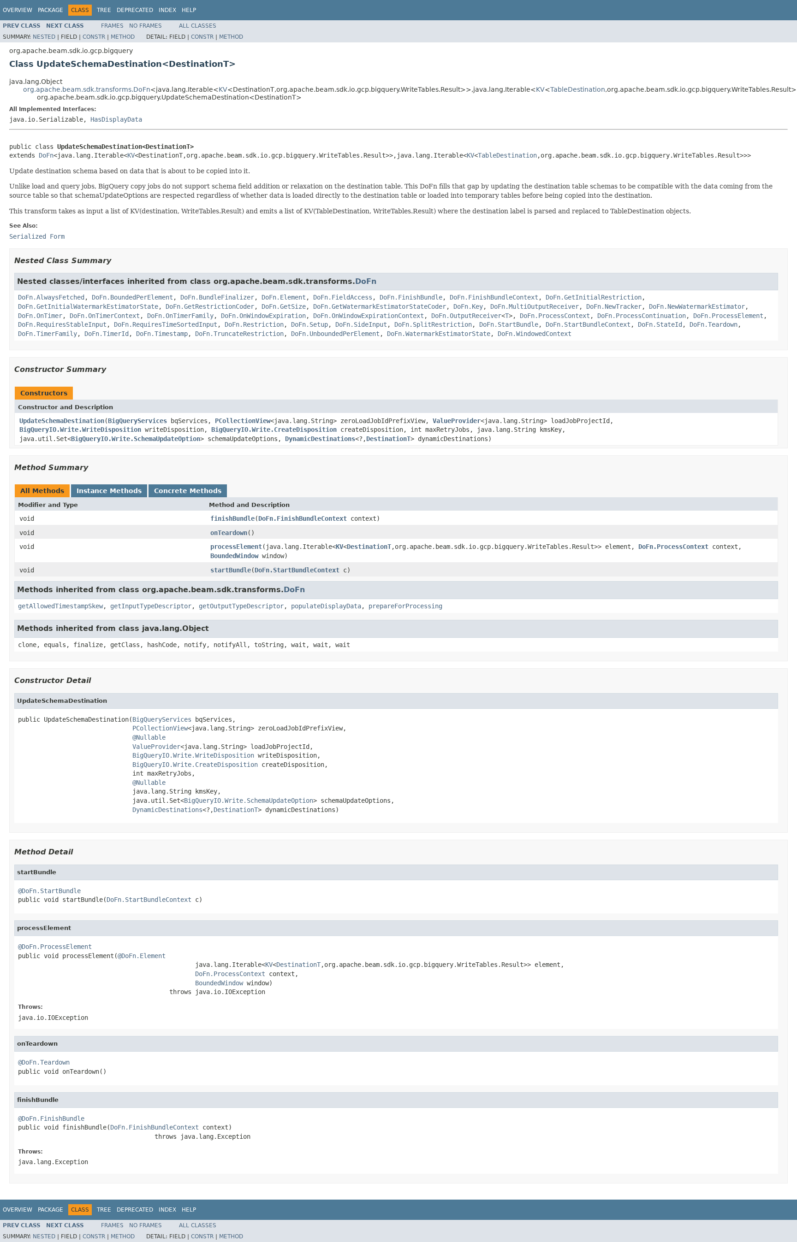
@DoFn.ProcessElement (55, 946)
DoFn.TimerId (106, 333)
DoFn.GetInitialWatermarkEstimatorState (88, 306)
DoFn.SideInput (361, 324)
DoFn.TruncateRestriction (239, 333)
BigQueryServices (137, 420)
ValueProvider (457, 420)
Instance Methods (109, 490)
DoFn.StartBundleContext (588, 324)
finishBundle (232, 518)
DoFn (46, 155)
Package (50, 10)
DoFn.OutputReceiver (466, 315)
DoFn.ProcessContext (555, 315)
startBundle (230, 570)
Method (123, 37)
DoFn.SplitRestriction (433, 324)
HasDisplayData (116, 119)
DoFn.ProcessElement (728, 315)
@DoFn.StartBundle (49, 891)
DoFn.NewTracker (614, 306)
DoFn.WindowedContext (534, 333)
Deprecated (135, 10)
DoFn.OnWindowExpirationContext (368, 315)
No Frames (145, 26)
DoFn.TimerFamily (47, 333)
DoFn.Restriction (254, 324)
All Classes (197, 26)
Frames (112, 26)
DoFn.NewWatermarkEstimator (697, 306)
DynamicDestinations (320, 438)
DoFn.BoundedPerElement (132, 297)
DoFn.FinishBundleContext (494, 297)
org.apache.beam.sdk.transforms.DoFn (86, 89)
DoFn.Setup (309, 324)
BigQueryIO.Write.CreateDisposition (274, 429)
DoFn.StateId (660, 324)
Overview (17, 10)
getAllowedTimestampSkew (60, 606)
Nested (44, 37)
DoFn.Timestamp (162, 333)
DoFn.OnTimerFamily (180, 315)
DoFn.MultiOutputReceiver (534, 306)
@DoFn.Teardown (44, 1062)
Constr (94, 37)
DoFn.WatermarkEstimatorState (438, 333)
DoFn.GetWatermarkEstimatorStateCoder (379, 306)
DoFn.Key (468, 306)
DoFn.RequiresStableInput (62, 324)
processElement (236, 546)
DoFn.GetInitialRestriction (594, 297)
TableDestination (577, 89)
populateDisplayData (326, 606)
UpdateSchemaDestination (61, 420)
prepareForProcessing (405, 606)
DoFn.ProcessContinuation (641, 315)
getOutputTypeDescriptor (241, 606)
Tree (104, 10)
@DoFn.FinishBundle (51, 1118)
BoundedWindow (234, 555)
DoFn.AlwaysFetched (51, 297)
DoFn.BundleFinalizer (217, 297)
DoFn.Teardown (714, 324)
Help (189, 10)
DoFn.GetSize (284, 306)
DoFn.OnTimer (40, 315)
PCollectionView (242, 420)
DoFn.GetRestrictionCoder (210, 306)
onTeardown (228, 532)
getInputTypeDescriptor (150, 606)
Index (167, 10)
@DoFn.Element (142, 955)
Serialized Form (37, 236)
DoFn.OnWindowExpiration (263, 315)
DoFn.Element (284, 297)
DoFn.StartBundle (508, 324)
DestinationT (388, 438)
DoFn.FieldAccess (342, 297)
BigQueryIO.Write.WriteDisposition (80, 429)
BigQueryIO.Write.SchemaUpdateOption (135, 438)
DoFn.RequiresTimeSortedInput (165, 324)
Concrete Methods (187, 490)
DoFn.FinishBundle (411, 297)
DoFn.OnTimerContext (105, 315)
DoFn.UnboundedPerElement (335, 333)
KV (223, 89)
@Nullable (149, 737)
